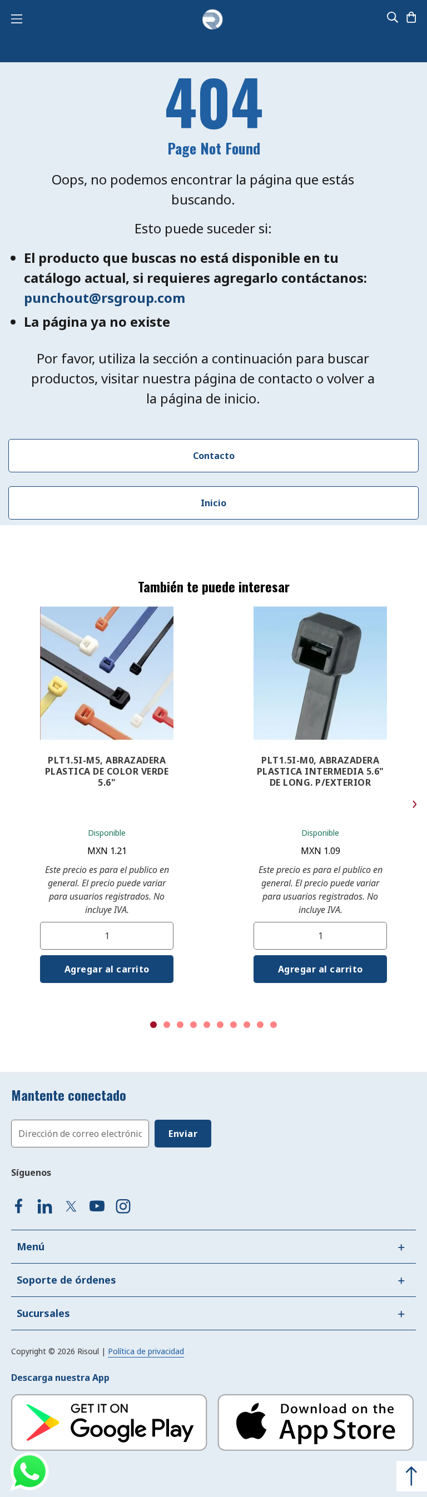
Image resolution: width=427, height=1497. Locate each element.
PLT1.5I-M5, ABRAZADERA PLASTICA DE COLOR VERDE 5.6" (107, 771)
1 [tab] (153, 1024)
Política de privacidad (146, 1351)
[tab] (213, 1246)
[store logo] (212, 20)
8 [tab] (247, 1024)
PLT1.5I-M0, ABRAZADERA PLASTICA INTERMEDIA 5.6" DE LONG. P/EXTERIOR (320, 771)
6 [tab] (220, 1024)
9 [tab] (260, 1024)
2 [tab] (166, 1024)
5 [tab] (206, 1024)
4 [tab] (193, 1024)
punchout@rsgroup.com (104, 297)
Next (414, 804)
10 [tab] (273, 1024)
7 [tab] (233, 1024)
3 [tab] (180, 1024)
